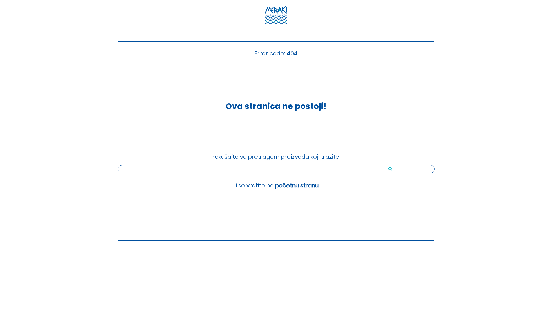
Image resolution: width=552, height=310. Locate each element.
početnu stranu (297, 185)
